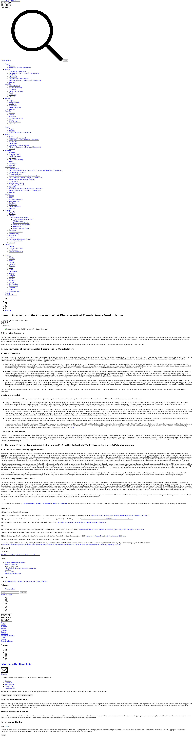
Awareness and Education (21, 223)
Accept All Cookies (26, 695)
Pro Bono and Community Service (20, 239)
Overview (12, 113)
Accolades (12, 214)
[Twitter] (6, 308)
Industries (8, 84)
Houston (11, 269)
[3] (73, 427)
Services (7, 69)
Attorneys (12, 66)
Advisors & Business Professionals (20, 68)
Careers (11, 115)
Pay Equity (12, 187)
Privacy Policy (9, 684)
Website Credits (10, 688)
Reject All (16, 695)
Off (9, 726)
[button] (6, 599)
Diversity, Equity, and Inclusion (19, 217)
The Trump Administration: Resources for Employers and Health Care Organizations (36, 170)
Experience (12, 116)
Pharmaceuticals (10, 589)
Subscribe (8, 310)
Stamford (12, 288)
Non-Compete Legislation (17, 185)
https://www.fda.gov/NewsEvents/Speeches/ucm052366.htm (106, 536)
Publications (13, 105)
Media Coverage (14, 102)
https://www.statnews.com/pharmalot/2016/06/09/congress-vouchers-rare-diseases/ (107, 519)
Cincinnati (12, 264)
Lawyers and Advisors (16, 248)
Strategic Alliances (15, 122)
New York (12, 277)
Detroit (11, 268)
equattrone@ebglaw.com (13, 573)
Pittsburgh (12, 280)
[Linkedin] (6, 299)
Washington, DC (14, 291)
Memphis (12, 273)
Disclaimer (8, 683)
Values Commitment (15, 241)
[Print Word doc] (6, 611)
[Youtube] (6, 301)
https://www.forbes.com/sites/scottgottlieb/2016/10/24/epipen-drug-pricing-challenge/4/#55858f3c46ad (111, 529)
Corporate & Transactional (17, 71)
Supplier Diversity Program (21, 228)
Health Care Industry (15, 87)
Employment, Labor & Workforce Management (24, 73)
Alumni (7, 293)
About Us (8, 111)
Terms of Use (9, 686)
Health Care (12, 75)
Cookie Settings (6, 60)
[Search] (37, 60)
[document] (96, 717)
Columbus (12, 266)
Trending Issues (10, 167)
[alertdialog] (96, 717)
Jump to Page (5, 1)
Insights (7, 98)
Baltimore (12, 259)
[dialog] (96, 693)
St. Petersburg (13, 286)
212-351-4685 (9, 572)
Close (3, 735)
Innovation (12, 235)
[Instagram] (6, 306)
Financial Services (14, 86)
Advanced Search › (7, 594)
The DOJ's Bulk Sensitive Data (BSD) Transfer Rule (25, 178)
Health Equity (13, 181)
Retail (11, 93)
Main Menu (15, 1)
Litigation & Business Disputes (19, 78)
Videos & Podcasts (15, 107)
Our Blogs (12, 104)
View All (12, 82)
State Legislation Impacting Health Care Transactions (26, 188)
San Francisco (13, 284)
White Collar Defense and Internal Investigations (20, 568)
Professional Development (21, 224)
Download (36, 555)
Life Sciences (13, 77)
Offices (11, 120)
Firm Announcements (16, 118)
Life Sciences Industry (16, 91)
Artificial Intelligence (15, 174)
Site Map (8, 681)
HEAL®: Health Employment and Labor (22, 179)
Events (11, 100)
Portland (11, 282)
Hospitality (12, 89)
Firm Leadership (14, 234)
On (4, 726)
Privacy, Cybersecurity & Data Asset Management (25, 80)
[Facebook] (6, 304)
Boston (11, 260)
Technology (12, 95)
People (7, 64)
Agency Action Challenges (17, 172)
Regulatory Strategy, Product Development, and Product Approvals (26, 581)
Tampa (11, 289)
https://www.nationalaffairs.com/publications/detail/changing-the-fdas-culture (82, 522)
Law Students (13, 250)
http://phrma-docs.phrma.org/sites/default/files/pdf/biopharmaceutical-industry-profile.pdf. (120, 515)
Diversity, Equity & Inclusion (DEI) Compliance (24, 176)
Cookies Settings (7, 695)
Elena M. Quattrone (11, 564)
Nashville (12, 275)
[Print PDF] (6, 608)
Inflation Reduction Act (16, 183)
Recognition (17, 226)
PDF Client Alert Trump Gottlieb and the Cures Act (17, 555)
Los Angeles (13, 271)
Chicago (11, 262)
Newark (11, 278)
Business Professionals (16, 252)
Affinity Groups (18, 221)
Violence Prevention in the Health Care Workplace (25, 190)
